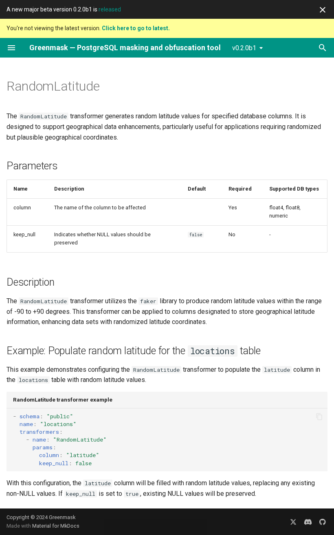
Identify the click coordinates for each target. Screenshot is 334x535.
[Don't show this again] (322, 10)
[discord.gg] (307, 521)
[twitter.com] (293, 521)
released (110, 9)
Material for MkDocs (55, 526)
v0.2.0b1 (244, 48)
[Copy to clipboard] (319, 417)
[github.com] (322, 521)
